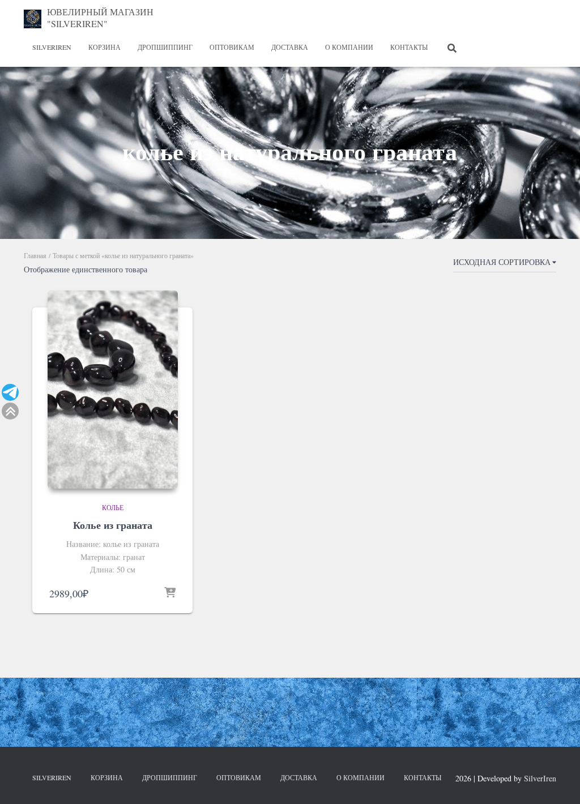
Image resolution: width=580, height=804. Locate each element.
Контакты (409, 47)
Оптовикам (232, 47)
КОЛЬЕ (112, 507)
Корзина (104, 47)
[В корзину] (170, 593)
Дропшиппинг (165, 47)
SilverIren (51, 47)
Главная (35, 255)
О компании (349, 47)
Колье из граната (112, 525)
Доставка (289, 47)
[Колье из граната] (113, 389)
